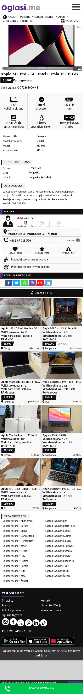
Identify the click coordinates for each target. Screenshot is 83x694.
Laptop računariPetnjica (58, 551)
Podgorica (26, 21)
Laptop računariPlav (14, 556)
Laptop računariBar (56, 521)
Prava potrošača (51, 610)
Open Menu (76, 7)
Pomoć (6, 605)
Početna (25, 16)
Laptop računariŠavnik (57, 576)
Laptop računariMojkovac (59, 546)
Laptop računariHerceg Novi (18, 541)
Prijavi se (7, 600)
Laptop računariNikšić (15, 551)
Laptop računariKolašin (58, 541)
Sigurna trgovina (12, 615)
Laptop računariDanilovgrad (18, 536)
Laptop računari (44, 16)
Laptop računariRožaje (15, 566)
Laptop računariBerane (16, 526)
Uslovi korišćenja (51, 605)
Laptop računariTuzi (14, 571)
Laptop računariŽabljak (15, 581)
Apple (61, 16)
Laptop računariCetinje (58, 531)
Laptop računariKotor (15, 546)
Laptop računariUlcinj (57, 571)
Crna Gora (9, 21)
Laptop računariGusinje (58, 536)
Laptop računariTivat (57, 566)
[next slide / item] (79, 48)
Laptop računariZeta (14, 576)
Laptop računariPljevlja (58, 556)
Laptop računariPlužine (15, 561)
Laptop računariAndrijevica (18, 521)
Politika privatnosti (13, 610)
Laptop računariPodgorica (59, 561)
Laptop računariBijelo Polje (60, 526)
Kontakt (45, 600)
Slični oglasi (44, 293)
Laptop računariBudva (15, 531)
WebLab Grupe (33, 651)
